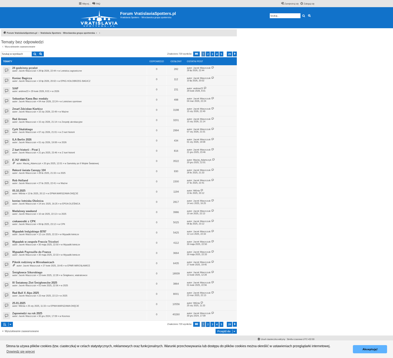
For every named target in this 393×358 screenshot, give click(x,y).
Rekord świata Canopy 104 (29, 170)
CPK (63, 224)
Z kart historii (68, 132)
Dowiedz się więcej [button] (21, 351)
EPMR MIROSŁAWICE (78, 265)
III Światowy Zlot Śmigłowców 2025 (34, 282)
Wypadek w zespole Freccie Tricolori (35, 241)
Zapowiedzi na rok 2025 (27, 313)
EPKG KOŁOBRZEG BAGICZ (75, 81)
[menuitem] (96, 3)
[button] (196, 54)
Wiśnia (22, 193)
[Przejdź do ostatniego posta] (212, 67)
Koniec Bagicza (22, 78)
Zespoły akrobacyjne (72, 122)
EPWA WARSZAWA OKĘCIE (64, 193)
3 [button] (212, 54)
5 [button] (221, 54)
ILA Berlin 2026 (22, 139)
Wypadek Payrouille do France (31, 252)
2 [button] (208, 54)
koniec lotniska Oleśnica (27, 200)
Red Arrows (19, 119)
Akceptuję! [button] (370, 349)
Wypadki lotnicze (70, 234)
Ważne (65, 111)
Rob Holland (20, 180)
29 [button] (229, 54)
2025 (63, 173)
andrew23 (23, 91)
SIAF (15, 88)
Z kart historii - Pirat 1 (26, 149)
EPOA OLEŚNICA (71, 203)
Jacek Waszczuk (27, 71)
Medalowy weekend (24, 211)
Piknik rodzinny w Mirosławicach (33, 262)
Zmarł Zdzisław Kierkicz (27, 108)
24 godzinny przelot (24, 68)
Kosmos (66, 316)
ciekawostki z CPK (24, 221)
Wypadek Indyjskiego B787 (29, 231)
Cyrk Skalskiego (22, 129)
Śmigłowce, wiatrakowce (75, 275)
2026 (56, 91)
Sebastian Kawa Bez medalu (30, 98)
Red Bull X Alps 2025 (25, 292)
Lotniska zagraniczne (71, 71)
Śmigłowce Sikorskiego (27, 272)
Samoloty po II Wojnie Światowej (83, 163)
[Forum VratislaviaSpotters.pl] (99, 17)
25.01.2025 (18, 303)
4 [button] (217, 54)
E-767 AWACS (20, 160)
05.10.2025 (18, 190)
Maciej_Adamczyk (32, 163)
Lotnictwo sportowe (72, 101)
